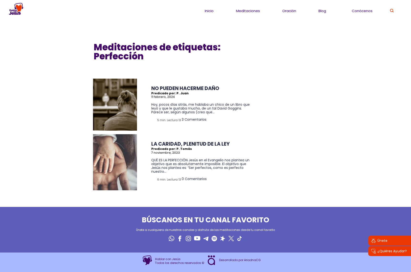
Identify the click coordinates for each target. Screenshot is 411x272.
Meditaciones (248, 10)
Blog (322, 10)
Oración (289, 10)
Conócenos (362, 10)
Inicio (209, 10)
